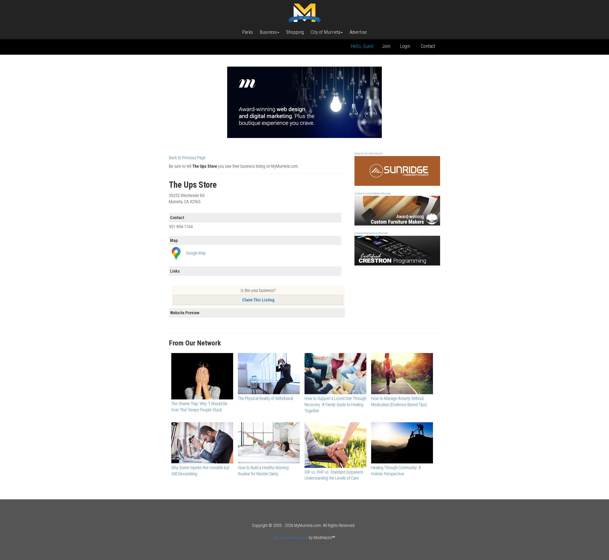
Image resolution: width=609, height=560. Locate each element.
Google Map (196, 253)
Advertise (358, 32)
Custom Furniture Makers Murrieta (372, 193)
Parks (247, 32)
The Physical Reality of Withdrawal (265, 398)
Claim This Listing (258, 299)
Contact (428, 46)
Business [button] (268, 32)
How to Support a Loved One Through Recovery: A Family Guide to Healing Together (335, 404)
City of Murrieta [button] (325, 32)
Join (386, 46)
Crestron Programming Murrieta (371, 233)
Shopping (295, 32)
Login (405, 46)
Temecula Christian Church (368, 153)
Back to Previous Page (187, 157)
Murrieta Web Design (291, 537)
